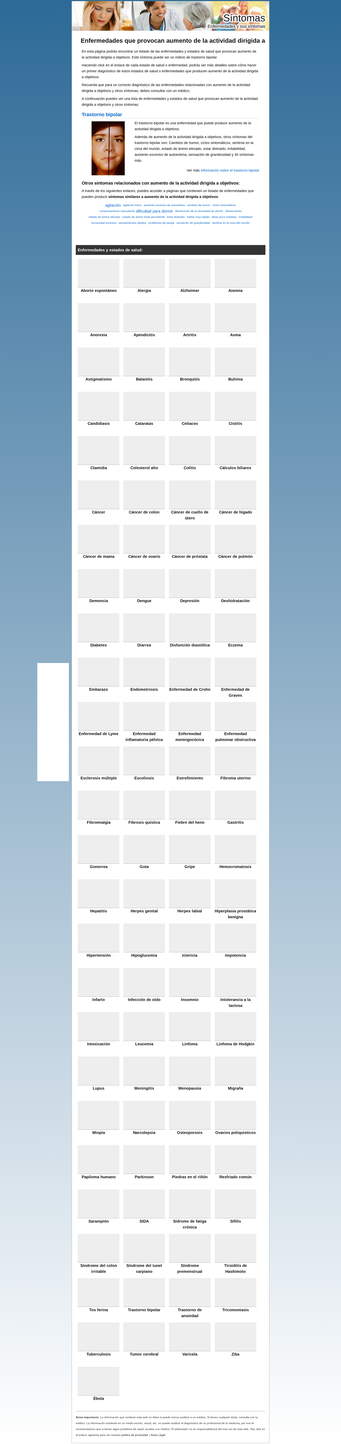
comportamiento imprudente (117, 211)
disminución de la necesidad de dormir (199, 211)
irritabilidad (245, 216)
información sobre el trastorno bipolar (230, 170)
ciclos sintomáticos (224, 205)
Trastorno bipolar (102, 114)
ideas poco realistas (224, 216)
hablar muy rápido (198, 216)
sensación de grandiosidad (193, 222)
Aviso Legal (158, 1435)
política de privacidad (134, 1435)
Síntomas (244, 17)
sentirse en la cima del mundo (231, 222)
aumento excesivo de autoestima (164, 205)
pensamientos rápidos (132, 222)
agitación (113, 205)
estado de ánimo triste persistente (143, 216)
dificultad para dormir (154, 211)
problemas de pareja (161, 222)
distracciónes (233, 211)
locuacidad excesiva (103, 222)
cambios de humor (198, 205)
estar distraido (176, 216)
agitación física (132, 205)
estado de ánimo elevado (104, 216)
